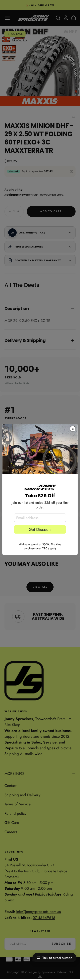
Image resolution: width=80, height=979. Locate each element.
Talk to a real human (57, 958)
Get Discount (40, 529)
